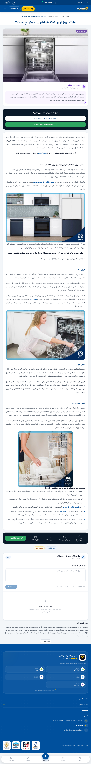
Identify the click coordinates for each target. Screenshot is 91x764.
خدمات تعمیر (83, 699)
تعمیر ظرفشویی (51, 548)
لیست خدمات (82, 3)
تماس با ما (84, 716)
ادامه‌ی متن (47, 641)
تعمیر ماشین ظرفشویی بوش (43, 182)
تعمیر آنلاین (42, 153)
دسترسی (85, 710)
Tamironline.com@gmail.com (73, 730)
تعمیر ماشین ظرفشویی (71, 507)
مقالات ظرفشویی (52, 17)
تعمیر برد (33, 299)
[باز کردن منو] (5, 8)
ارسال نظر (10, 586)
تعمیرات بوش (39, 548)
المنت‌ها (63, 511)
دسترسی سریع (83, 704)
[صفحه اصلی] (82, 8)
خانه (67, 17)
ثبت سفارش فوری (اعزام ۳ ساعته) (44, 124)
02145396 (79, 725)
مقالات (62, 17)
